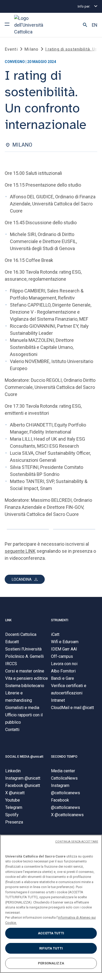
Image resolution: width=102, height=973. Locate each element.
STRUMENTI (59, 620)
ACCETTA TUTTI (51, 933)
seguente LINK (20, 551)
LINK (8, 620)
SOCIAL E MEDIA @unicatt (24, 756)
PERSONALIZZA (51, 963)
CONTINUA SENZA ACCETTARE (76, 841)
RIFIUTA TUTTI (51, 948)
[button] (85, 25)
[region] (51, 904)
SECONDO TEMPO (64, 756)
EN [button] (94, 25)
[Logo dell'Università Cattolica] (33, 25)
